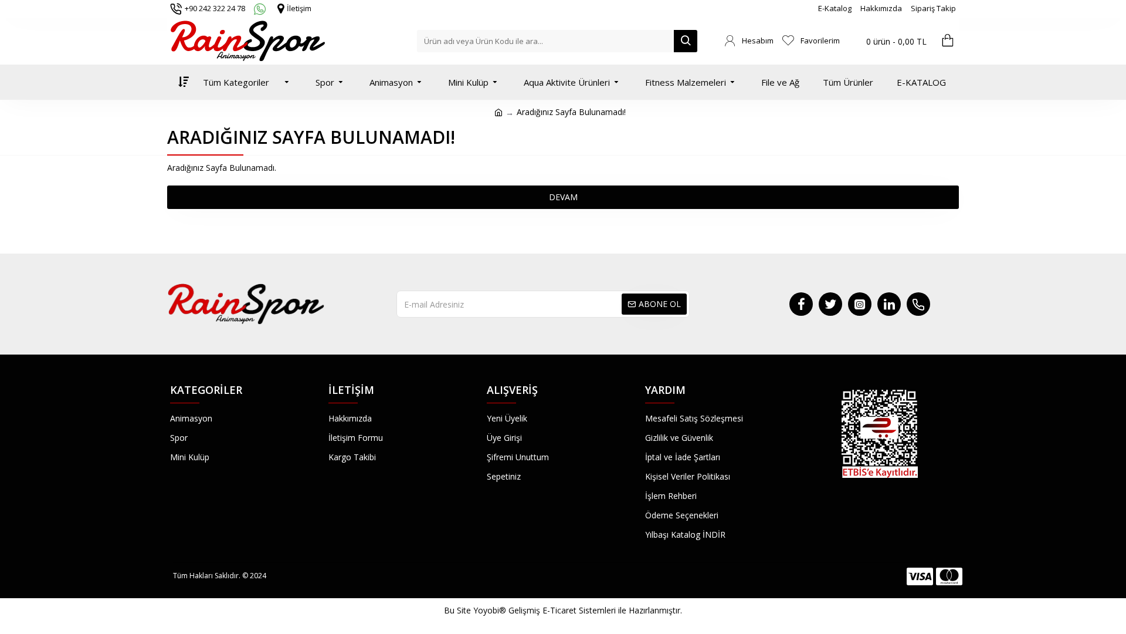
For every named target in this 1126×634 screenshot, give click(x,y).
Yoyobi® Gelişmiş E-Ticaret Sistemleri (544, 610)
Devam (563, 197)
